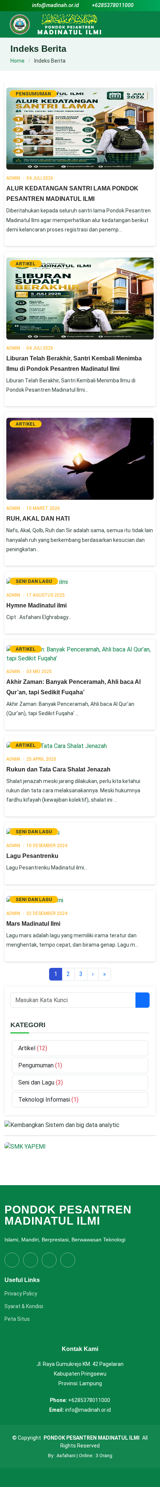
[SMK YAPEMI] (25, 1146)
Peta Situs (17, 1319)
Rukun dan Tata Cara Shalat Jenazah (58, 769)
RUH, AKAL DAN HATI (38, 518)
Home (17, 61)
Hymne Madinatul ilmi (36, 605)
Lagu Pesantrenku (32, 856)
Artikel (27, 1048)
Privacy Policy (20, 1293)
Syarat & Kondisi (23, 1306)
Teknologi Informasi (44, 1099)
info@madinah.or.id (55, 5)
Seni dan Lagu (37, 1082)
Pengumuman (36, 1065)
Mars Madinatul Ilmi (33, 924)
